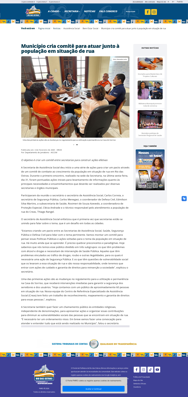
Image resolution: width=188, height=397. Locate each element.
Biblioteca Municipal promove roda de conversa (150, 104)
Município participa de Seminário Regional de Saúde (150, 134)
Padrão (180, 1)
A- (168, 1)
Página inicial (44, 28)
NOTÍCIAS (89, 11)
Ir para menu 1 (42, 2)
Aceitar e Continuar (94, 389)
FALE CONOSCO (108, 11)
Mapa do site (161, 2)
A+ (173, 1)
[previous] (24, 99)
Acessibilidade (138, 2)
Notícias (56, 28)
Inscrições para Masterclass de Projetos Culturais (150, 75)
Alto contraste (150, 2)
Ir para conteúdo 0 (28, 2)
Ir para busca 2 (54, 2)
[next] (126, 99)
